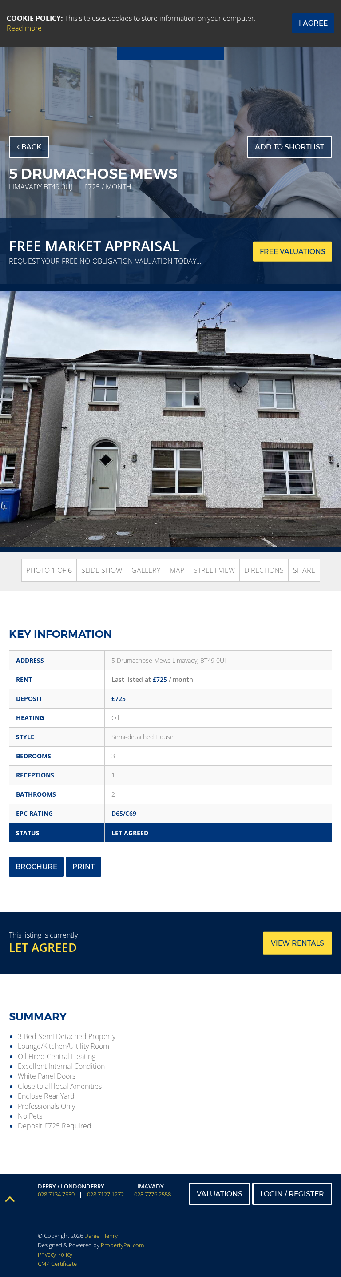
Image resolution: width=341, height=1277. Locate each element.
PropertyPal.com (122, 1245)
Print (83, 866)
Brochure (36, 866)
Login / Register (292, 1194)
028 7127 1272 (105, 1194)
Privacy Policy (55, 1254)
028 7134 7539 (56, 1194)
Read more (24, 28)
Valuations (219, 1194)
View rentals (297, 943)
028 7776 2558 (152, 1194)
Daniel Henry (101, 1236)
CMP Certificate (57, 1264)
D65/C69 (123, 813)
